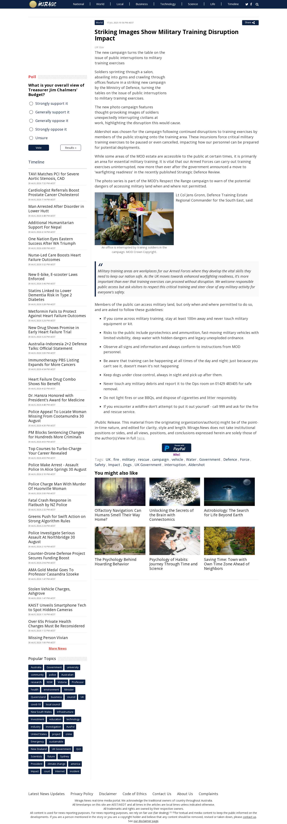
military (128, 459)
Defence (230, 459)
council (71, 697)
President (36, 764)
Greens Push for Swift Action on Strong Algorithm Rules (57, 519)
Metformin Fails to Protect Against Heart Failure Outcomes (57, 313)
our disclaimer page (146, 821)
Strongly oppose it (51, 129)
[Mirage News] (44, 4)
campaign (160, 459)
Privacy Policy (81, 793)
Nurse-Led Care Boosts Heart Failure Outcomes (54, 257)
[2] (174, 812)
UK (108, 459)
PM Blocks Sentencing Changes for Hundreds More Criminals (56, 434)
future (51, 756)
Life (212, 4)
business (56, 697)
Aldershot (196, 464)
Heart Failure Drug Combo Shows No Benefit (52, 381)
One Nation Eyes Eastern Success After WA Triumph (52, 241)
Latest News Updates (46, 793)
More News (58, 648)
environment (51, 689)
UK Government (148, 464)
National (78, 4)
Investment (37, 719)
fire (116, 459)
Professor (78, 682)
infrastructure (65, 712)
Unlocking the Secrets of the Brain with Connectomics (171, 515)
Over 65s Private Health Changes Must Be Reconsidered (56, 624)
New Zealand (39, 749)
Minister (69, 689)
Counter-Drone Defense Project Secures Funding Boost (56, 555)
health (34, 689)
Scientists (36, 756)
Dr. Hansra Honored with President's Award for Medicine (56, 398)
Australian (67, 674)
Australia (36, 667)
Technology (168, 4)
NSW (50, 682)
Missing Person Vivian (48, 637)
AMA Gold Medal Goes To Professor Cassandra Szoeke (53, 572)
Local (120, 4)
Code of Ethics (135, 793)
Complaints (208, 793)
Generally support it (52, 112)
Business (142, 4)
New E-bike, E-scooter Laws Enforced (53, 277)
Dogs (127, 464)
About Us (185, 793)
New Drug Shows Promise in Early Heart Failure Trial (53, 330)
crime (69, 734)
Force (244, 459)
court (47, 771)
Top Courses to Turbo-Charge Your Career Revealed (54, 451)
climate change (56, 764)
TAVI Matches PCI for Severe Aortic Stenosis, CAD (53, 176)
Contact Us (161, 793)
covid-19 (36, 704)
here (140, 438)
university (73, 667)
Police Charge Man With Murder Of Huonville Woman (57, 486)
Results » (70, 148)
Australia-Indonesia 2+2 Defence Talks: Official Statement (57, 346)
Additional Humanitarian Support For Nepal (51, 225)
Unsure (41, 137)
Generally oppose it (51, 120)
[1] (171, 812)
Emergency (37, 741)
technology (73, 719)
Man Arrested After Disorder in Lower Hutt (56, 208)
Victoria (62, 682)
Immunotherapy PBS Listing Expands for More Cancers (53, 362)
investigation (53, 726)
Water (191, 459)
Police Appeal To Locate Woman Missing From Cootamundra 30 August (57, 416)
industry (36, 726)
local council (53, 704)
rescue (143, 459)
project (56, 734)
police (52, 674)
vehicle (177, 459)
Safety (100, 464)
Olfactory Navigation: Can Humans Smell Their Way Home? (118, 515)
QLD (78, 749)
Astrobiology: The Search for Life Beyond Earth (226, 512)
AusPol (70, 726)
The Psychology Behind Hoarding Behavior (115, 562)
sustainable (56, 741)
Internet (60, 771)
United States (39, 734)
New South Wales (41, 712)
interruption (174, 464)
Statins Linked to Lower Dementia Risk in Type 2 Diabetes (50, 295)
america (75, 764)
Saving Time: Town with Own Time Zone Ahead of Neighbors (227, 564)
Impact (114, 464)
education (55, 719)
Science (193, 4)
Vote (39, 148)
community (37, 674)
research (36, 682)
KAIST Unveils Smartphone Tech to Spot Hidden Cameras (57, 607)
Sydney (64, 756)
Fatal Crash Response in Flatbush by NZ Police (49, 502)
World (100, 4)
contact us (249, 817)
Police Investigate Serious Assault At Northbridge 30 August (51, 537)
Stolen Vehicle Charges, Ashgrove (49, 591)
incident (74, 771)
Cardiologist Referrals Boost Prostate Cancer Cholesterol (53, 192)
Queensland (38, 697)
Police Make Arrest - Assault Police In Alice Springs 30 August (57, 467)
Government (209, 459)
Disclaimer (108, 793)
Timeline (233, 4)
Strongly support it (51, 103)
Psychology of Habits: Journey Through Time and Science (173, 564)
